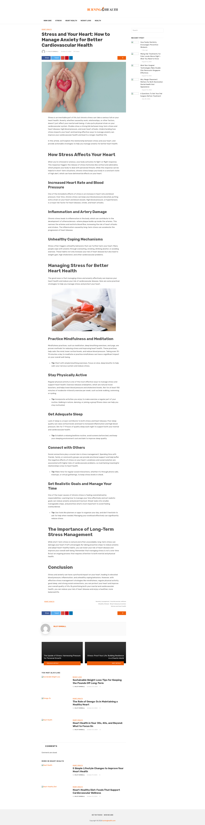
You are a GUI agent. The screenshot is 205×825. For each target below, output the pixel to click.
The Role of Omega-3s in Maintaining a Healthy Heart (95, 703)
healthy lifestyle (104, 604)
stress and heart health (119, 606)
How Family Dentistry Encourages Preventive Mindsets (149, 44)
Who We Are (108, 815)
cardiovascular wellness (118, 601)
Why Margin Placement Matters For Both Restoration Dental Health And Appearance (151, 83)
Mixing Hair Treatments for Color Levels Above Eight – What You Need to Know (150, 56)
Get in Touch (97, 815)
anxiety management (103, 601)
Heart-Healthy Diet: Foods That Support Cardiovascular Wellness (96, 791)
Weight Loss (86, 21)
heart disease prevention (118, 604)
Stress (58, 21)
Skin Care (48, 21)
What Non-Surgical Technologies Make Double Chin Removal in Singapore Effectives (150, 69)
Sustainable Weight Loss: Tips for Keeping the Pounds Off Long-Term (97, 681)
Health (98, 21)
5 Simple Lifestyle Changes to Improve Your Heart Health (98, 770)
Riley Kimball (53, 51)
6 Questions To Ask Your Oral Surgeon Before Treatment (151, 95)
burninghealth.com (109, 821)
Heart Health (71, 21)
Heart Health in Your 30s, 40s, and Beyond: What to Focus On (98, 724)
